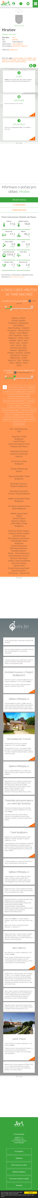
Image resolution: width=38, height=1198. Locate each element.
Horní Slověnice (21, 60)
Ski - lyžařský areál (19, 392)
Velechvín (17, 61)
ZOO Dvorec (13, 573)
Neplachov (22, 350)
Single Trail (7, 419)
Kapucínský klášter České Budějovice (19, 477)
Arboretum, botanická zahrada (14, 401)
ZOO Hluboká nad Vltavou (18, 538)
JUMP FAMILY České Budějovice (19, 524)
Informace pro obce (19, 1165)
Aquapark (31, 387)
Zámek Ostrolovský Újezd (18, 568)
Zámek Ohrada (19, 536)
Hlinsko (12, 333)
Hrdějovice (12, 338)
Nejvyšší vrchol (18, 415)
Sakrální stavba (19, 424)
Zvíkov (19, 365)
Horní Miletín (12, 60)
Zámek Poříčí (19, 565)
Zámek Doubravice (19, 546)
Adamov (15, 318)
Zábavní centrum (28, 419)
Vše (5, 387)
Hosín (25, 335)
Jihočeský (15, 39)
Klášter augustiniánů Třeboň (19, 514)
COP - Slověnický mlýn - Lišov (19, 430)
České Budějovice (17, 44)
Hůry (27, 338)
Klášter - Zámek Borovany (18, 553)
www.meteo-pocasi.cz (17, 277)
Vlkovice (23, 61)
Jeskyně (32, 410)
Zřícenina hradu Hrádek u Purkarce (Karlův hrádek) (19, 532)
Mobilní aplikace (19, 1172)
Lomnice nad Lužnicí (18, 348)
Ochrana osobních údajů (19, 1178)
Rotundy (24, 410)
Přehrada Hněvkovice (18, 548)
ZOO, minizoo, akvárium (17, 387)
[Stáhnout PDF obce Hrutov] (30, 65)
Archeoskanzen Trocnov (18, 556)
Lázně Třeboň (19, 441)
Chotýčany (13, 323)
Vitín (19, 360)
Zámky (18, 405)
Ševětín (27, 353)
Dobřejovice (23, 323)
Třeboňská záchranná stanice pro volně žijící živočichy (19, 454)
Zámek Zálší (25, 573)
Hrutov (8, 29)
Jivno (26, 340)
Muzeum (17, 419)
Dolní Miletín (28, 58)
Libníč (18, 345)
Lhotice (12, 61)
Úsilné (24, 358)
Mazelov (13, 350)
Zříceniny (26, 405)
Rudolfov (19, 353)
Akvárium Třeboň (18, 521)
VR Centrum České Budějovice (19, 462)
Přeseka (10, 353)
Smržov (24, 355)
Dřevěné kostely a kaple (10, 410)
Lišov (13, 37)
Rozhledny (30, 401)
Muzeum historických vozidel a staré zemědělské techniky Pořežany (19, 560)
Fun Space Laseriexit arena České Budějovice (19, 507)
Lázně (8, 415)
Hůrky (34, 60)
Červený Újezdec (18, 58)
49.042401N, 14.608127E (19, 46)
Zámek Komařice (18, 570)
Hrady (11, 405)
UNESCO (7, 392)
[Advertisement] (19, 164)
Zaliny (25, 363)
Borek (22, 318)
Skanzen (31, 392)
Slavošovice (15, 355)
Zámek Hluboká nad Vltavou (19, 470)
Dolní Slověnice (14, 328)
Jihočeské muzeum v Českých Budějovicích (19, 484)
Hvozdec (12, 340)
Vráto (11, 363)
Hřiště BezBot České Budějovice (19, 542)
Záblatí (18, 363)
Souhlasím (30, 1192)
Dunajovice (11, 330)
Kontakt (19, 1185)
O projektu (19, 1151)
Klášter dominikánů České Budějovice (19, 499)
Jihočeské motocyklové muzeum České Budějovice (19, 492)
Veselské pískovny (18, 551)
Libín (12, 345)
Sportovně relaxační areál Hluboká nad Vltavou (19, 445)
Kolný (3, 61)
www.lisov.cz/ (14, 50)
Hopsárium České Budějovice (19, 437)
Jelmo (20, 340)
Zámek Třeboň (19, 518)
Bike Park (29, 415)
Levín (7, 61)
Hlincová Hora (23, 330)
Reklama (19, 1158)
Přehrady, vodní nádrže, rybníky (19, 396)
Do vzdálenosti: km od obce (14, 301)
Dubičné (25, 328)
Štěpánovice (15, 358)
